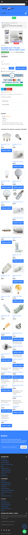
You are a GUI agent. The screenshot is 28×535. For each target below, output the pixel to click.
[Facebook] (1, 530)
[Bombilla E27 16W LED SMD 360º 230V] (7, 289)
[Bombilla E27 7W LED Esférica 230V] (18, 154)
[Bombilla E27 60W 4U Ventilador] (18, 369)
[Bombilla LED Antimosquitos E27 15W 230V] (7, 381)
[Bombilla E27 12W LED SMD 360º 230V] (7, 268)
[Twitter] (3, 530)
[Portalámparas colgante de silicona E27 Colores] (18, 402)
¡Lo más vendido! (5, 460)
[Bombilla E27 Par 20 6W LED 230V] (18, 326)
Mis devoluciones (5, 502)
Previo (7, 30)
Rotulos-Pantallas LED (6, 492)
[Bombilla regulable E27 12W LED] (7, 401)
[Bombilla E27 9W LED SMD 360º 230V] (18, 195)
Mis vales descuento (6, 504)
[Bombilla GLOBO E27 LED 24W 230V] (18, 343)
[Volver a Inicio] (2, 22)
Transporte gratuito (6, 470)
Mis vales (3, 510)
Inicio (2, 466)
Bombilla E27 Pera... (5, 333)
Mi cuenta (3, 498)
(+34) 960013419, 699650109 (8, 521)
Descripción (5, 101)
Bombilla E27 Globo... (18, 296)
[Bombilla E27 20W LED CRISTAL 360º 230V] (7, 308)
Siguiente (7, 43)
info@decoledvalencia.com (7, 524)
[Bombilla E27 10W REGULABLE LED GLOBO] (18, 392)
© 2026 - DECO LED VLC (6, 533)
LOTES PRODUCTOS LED (6, 495)
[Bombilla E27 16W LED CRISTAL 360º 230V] (18, 268)
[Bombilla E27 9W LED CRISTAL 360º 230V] (18, 211)
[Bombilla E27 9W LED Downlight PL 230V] (7, 230)
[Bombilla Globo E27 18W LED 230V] (7, 347)
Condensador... (4, 420)
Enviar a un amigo (6, 97)
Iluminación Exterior (6, 484)
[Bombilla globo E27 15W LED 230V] (18, 174)
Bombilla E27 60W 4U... (18, 372)
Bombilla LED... (4, 385)
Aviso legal (3, 473)
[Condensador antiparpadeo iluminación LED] (7, 416)
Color (2, 61)
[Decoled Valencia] (8, 9)
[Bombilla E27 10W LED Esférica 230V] (7, 174)
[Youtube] (9, 530)
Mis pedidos (3, 501)
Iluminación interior (5, 482)
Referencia (3, 45)
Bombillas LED (13, 22)
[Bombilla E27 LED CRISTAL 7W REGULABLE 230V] (7, 32)
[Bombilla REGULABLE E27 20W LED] (18, 381)
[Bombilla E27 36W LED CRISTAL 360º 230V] (18, 308)
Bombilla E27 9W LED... (18, 201)
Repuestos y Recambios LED (7, 490)
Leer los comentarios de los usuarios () (12, 94)
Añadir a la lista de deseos (8, 71)
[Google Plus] (6, 530)
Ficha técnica (5, 104)
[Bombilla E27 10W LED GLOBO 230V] (18, 137)
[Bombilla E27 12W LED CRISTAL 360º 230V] (18, 247)
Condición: (12, 52)
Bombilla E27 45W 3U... (6, 372)
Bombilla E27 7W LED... (18, 161)
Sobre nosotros (5, 468)
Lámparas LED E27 (6, 24)
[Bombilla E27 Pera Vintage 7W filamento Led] (7, 326)
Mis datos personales (6, 508)
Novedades (3, 458)
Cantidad (3, 68)
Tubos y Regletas (5, 488)
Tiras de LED (4, 486)
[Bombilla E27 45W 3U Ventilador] (7, 369)
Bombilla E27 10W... (17, 396)
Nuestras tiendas (5, 462)
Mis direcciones (4, 506)
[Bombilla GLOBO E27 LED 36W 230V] (18, 356)
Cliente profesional (5, 472)
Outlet (2, 494)
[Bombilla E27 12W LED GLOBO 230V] (7, 137)
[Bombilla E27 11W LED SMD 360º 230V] (18, 230)
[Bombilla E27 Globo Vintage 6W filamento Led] (18, 289)
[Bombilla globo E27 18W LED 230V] (7, 195)
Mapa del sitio (4, 475)
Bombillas (6, 22)
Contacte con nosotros (7, 464)
